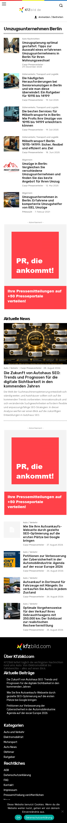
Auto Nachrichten (31, 39)
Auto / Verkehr (11, 368)
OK (18, 817)
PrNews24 (27, 212)
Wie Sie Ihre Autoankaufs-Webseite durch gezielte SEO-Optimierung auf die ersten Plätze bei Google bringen (42, 533)
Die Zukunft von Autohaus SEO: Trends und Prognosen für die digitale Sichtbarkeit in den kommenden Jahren (32, 379)
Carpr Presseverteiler (32, 64)
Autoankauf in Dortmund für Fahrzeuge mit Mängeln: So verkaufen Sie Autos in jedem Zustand (45, 587)
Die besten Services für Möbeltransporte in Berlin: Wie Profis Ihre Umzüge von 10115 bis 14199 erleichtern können (42, 118)
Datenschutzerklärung (39, 817)
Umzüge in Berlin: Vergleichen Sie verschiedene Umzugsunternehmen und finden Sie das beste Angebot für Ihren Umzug (41, 172)
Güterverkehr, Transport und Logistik (40, 74)
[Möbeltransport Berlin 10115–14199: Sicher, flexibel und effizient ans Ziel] (11, 143)
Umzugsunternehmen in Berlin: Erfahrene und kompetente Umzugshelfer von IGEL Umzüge (42, 202)
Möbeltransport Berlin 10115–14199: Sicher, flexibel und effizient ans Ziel (42, 144)
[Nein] (62, 811)
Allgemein (27, 160)
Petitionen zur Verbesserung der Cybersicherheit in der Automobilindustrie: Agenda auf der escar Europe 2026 (44, 561)
